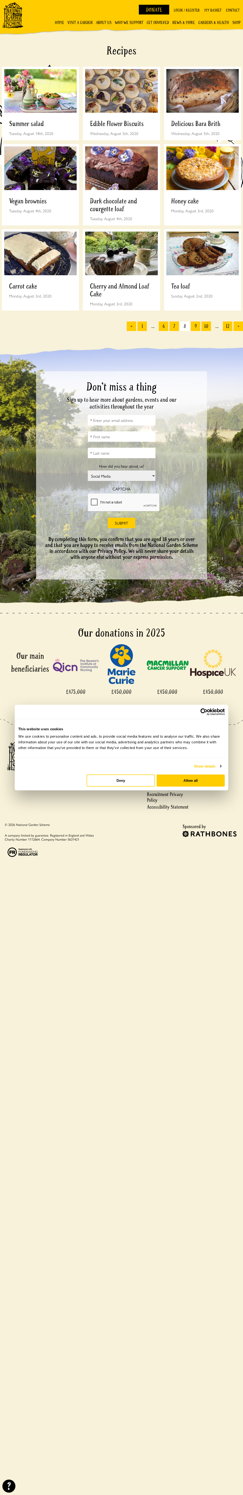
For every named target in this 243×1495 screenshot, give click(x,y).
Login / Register (187, 10)
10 (206, 326)
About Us (104, 22)
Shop (236, 22)
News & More (183, 22)
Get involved (158, 22)
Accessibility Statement (167, 807)
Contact (232, 10)
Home (59, 22)
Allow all (190, 780)
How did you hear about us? (121, 466)
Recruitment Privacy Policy (165, 797)
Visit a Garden (80, 22)
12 (227, 326)
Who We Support (129, 22)
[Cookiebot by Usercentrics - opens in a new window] (204, 711)
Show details (204, 766)
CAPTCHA (121, 489)
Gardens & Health (213, 22)
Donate (154, 10)
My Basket (212, 10)
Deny (121, 780)
